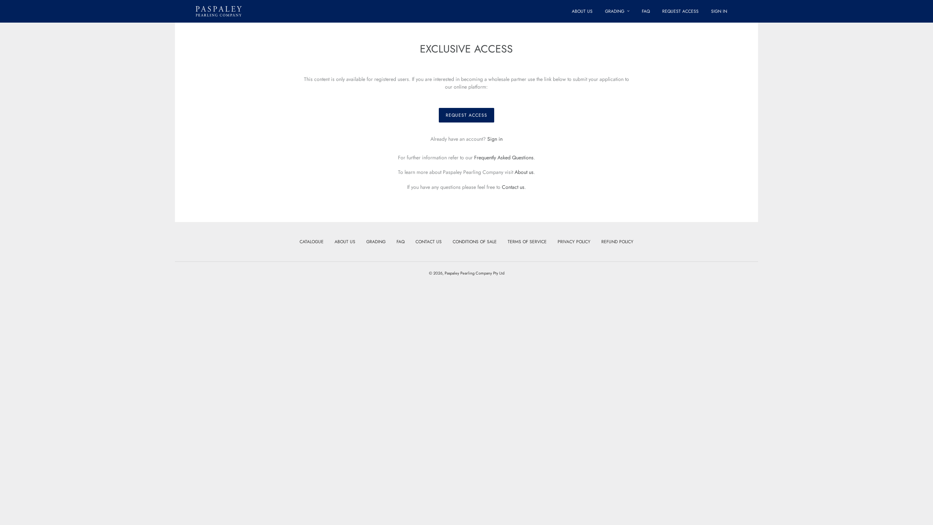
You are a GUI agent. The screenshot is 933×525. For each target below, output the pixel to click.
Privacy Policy (574, 241)
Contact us (513, 187)
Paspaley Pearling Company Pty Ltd (474, 273)
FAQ (401, 241)
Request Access (466, 115)
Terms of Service (527, 241)
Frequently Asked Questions (504, 157)
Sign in (495, 139)
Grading (376, 241)
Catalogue (312, 241)
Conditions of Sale (475, 241)
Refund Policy (617, 241)
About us (524, 172)
